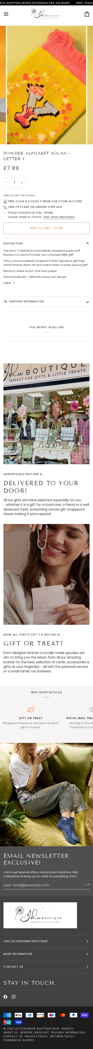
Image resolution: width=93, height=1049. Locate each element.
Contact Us (13, 1036)
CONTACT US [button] (13, 967)
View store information (59, 217)
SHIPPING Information (26, 301)
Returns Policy (62, 1036)
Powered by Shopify (18, 1040)
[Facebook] (5, 997)
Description (13, 243)
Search (67, 1028)
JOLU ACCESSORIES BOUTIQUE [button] (25, 941)
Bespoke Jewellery (34, 1032)
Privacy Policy (36, 1036)
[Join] (86, 884)
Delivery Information (68, 1032)
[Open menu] (9, 13)
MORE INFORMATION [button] (17, 954)
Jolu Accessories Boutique (29, 1028)
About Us (10, 1032)
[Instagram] (14, 997)
